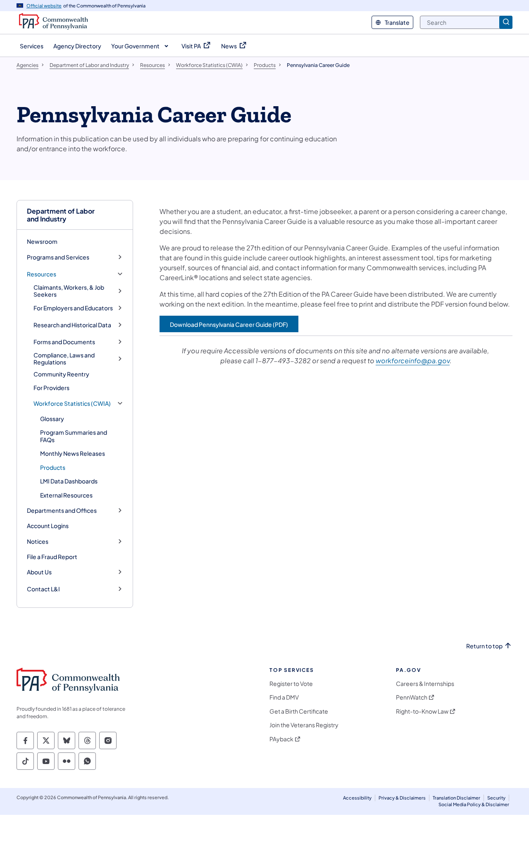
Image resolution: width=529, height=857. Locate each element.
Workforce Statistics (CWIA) (72, 403)
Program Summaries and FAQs (73, 435)
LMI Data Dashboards (69, 481)
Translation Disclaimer (456, 797)
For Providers (51, 387)
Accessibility (357, 797)
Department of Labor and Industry (61, 215)
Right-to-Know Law (422, 711)
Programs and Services (58, 257)
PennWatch (411, 697)
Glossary (52, 418)
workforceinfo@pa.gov (413, 360)
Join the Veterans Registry (303, 724)
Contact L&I (43, 589)
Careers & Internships (425, 683)
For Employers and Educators (73, 308)
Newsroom (42, 241)
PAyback (281, 739)
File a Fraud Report (52, 556)
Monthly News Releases (72, 453)
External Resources (66, 495)
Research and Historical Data (72, 325)
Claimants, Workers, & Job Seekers (68, 291)
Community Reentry (61, 374)
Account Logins (48, 525)
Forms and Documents (64, 341)
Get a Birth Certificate (298, 711)
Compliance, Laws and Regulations (64, 359)
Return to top (484, 646)
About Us (39, 572)
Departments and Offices (62, 510)
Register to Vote (291, 683)
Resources (41, 274)
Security (496, 797)
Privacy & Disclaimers (402, 797)
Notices (37, 541)
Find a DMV (284, 697)
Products (52, 467)
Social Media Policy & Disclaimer (473, 804)
